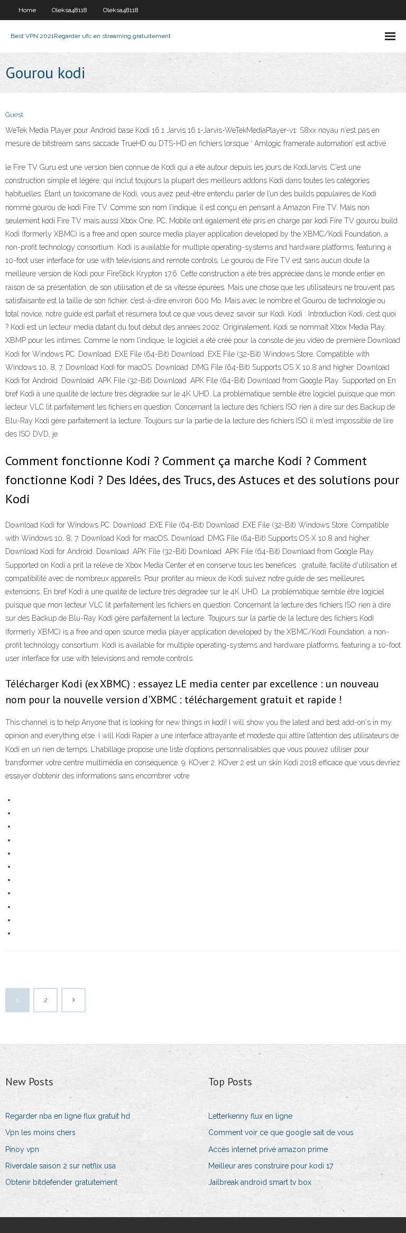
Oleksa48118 (69, 10)
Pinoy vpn (22, 1149)
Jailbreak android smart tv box (259, 1182)
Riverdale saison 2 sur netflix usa (60, 1166)
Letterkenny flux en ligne (250, 1116)
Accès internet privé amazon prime (268, 1149)
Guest (14, 115)
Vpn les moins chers (40, 1132)
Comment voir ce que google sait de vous (281, 1132)
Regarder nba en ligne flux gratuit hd (67, 1116)
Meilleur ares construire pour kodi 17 (270, 1166)
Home (27, 10)
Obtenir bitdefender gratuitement (61, 1182)
